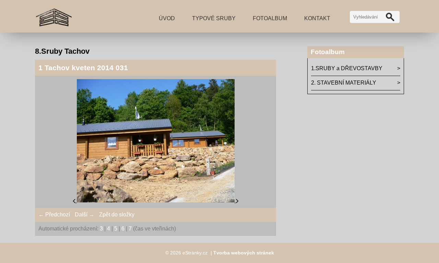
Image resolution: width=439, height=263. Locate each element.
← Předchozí (54, 214)
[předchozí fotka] (75, 200)
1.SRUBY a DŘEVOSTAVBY (346, 68)
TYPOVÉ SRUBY (214, 18)
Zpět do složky (116, 214)
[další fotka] (237, 200)
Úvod (167, 18)
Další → (84, 214)
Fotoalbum (270, 18)
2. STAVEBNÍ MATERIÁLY (343, 83)
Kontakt (317, 18)
